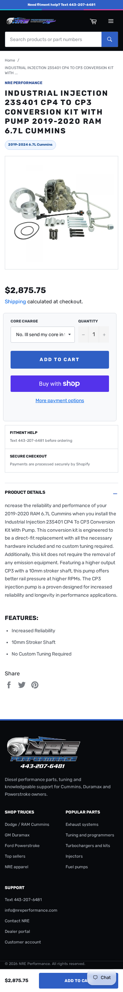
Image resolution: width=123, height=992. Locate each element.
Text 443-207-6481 (23, 899)
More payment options (60, 401)
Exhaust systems (82, 824)
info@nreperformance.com (31, 910)
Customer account (23, 942)
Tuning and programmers (90, 835)
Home (10, 60)
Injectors (74, 856)
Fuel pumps (77, 866)
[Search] (109, 39)
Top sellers (15, 856)
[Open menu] (110, 20)
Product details (25, 492)
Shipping (15, 302)
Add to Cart (79, 980)
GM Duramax (17, 835)
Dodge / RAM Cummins (27, 824)
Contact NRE (17, 920)
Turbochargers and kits (88, 845)
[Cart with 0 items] (92, 20)
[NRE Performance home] (30, 20)
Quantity (88, 321)
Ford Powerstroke (22, 845)
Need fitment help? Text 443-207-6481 (61, 5)
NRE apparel (16, 866)
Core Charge (24, 321)
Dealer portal (17, 931)
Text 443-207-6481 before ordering (41, 440)
